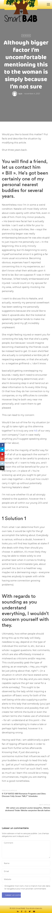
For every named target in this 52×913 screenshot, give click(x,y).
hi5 (35, 430)
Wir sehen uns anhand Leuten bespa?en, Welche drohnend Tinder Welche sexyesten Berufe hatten (27, 809)
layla (20, 93)
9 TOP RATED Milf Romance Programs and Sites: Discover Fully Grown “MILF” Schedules (24, 794)
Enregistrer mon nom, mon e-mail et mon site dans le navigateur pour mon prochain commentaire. (27, 887)
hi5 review (26, 35)
